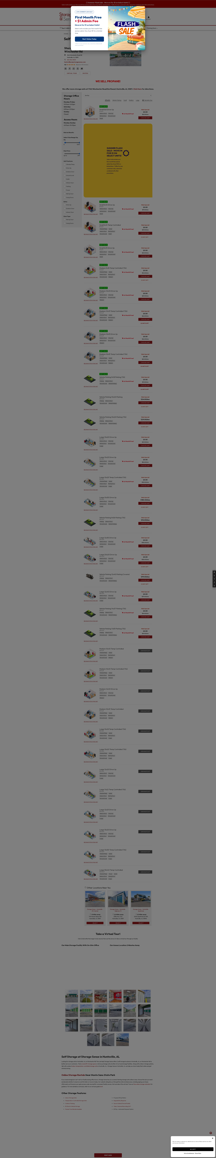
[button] (212, 1138)
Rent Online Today (89, 39)
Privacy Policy (198, 1153)
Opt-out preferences (189, 1153)
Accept (193, 1149)
